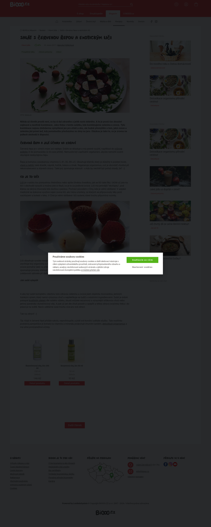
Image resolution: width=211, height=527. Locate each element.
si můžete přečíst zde (90, 270)
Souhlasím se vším (142, 260)
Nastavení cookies (142, 267)
